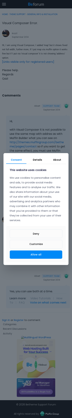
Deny (36, 233)
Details (37, 159)
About (57, 159)
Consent (16, 159)
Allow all (36, 254)
